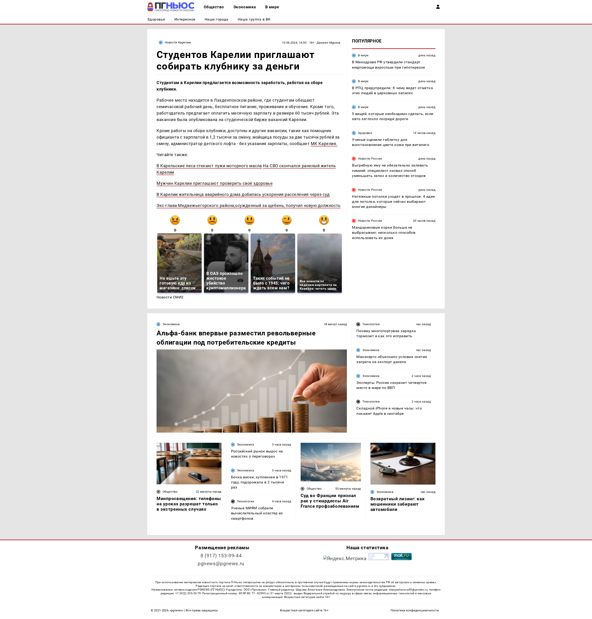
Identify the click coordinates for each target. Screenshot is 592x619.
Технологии (371, 324)
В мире (363, 55)
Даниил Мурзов (328, 42)
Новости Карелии (178, 42)
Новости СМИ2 (170, 297)
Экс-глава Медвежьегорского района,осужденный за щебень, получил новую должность (249, 205)
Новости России (370, 158)
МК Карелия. (324, 143)
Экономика (171, 324)
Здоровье (365, 132)
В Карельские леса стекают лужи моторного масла (209, 165)
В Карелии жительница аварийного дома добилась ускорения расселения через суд (243, 194)
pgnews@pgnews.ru (221, 563)
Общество (170, 491)
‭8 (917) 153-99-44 (221, 555)
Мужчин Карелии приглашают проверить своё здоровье (215, 183)
